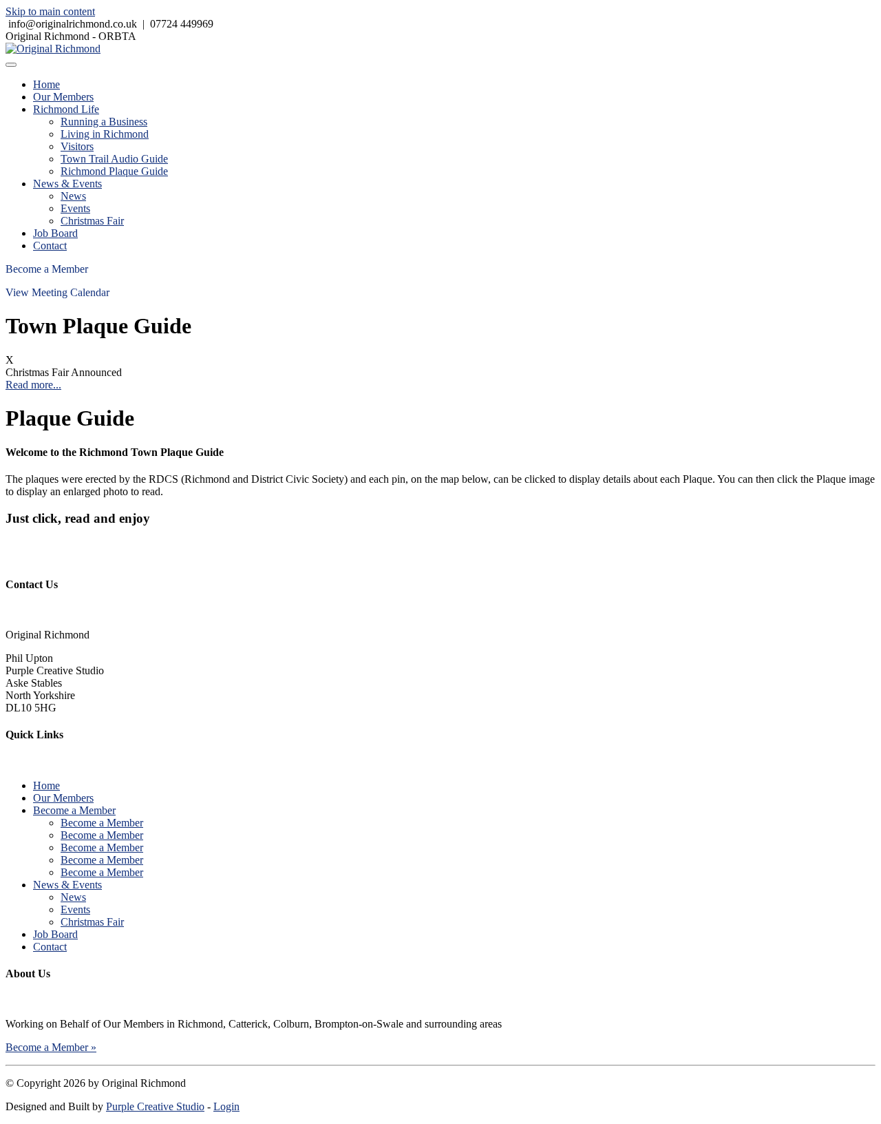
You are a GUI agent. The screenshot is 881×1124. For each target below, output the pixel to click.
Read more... (33, 385)
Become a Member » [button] (51, 1047)
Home (46, 84)
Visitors (77, 146)
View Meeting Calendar (57, 292)
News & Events (67, 183)
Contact (50, 245)
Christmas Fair (92, 221)
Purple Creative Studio (155, 1106)
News (73, 196)
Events (75, 208)
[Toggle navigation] (11, 65)
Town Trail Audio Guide (114, 159)
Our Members (63, 97)
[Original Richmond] (53, 48)
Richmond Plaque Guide (114, 171)
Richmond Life (66, 109)
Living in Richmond (105, 134)
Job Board (55, 233)
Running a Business (104, 121)
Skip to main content (50, 11)
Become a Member (47, 269)
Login (226, 1106)
